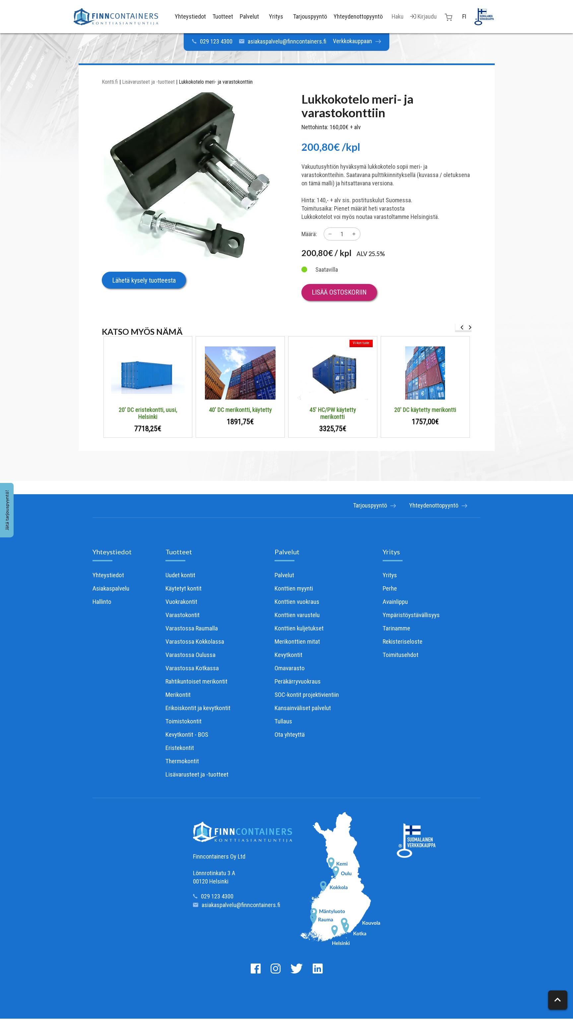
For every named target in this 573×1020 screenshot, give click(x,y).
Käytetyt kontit (183, 588)
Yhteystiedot (112, 552)
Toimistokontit (183, 721)
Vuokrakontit (181, 601)
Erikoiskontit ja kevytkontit (197, 708)
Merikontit (178, 694)
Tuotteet (178, 552)
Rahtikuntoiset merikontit (196, 681)
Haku (398, 16)
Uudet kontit (180, 575)
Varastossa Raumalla (191, 628)
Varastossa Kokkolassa (194, 641)
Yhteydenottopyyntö (433, 505)
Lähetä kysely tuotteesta (144, 280)
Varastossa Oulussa (190, 655)
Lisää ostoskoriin (339, 292)
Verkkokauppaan (352, 41)
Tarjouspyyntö (370, 505)
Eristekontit (179, 748)
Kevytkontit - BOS (186, 734)
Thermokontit (182, 761)
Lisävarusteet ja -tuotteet (148, 82)
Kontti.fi (110, 82)
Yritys (391, 552)
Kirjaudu (426, 16)
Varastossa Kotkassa (192, 668)
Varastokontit (182, 615)
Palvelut (287, 552)
